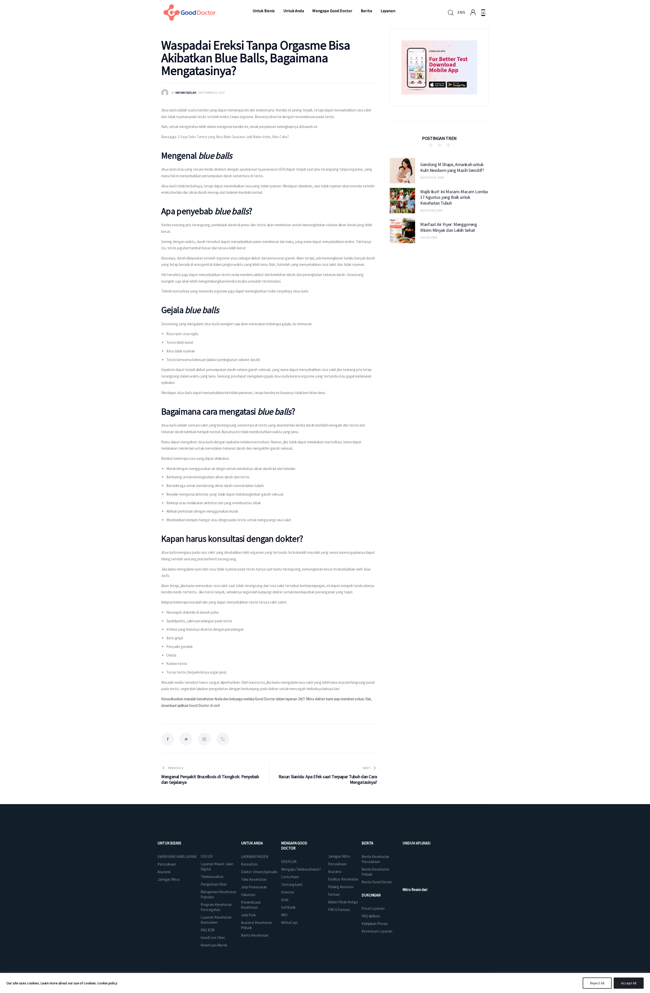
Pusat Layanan (373, 908)
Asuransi (164, 871)
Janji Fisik (248, 915)
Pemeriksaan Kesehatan (251, 905)
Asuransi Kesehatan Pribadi (256, 925)
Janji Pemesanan (254, 887)
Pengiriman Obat (214, 884)
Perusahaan (166, 864)
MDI (284, 915)
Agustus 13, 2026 (432, 177)
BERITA (367, 843)
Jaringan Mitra (168, 879)
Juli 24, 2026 (428, 237)
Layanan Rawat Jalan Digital (217, 866)
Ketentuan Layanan (377, 931)
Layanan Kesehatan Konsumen (216, 920)
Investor (287, 892)
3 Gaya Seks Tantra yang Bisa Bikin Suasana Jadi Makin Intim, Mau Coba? (233, 136)
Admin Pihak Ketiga (343, 902)
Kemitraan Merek (214, 945)
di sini (214, 705)
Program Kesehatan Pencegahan (216, 907)
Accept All (628, 983)
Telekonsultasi (212, 876)
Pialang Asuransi (340, 886)
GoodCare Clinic (213, 937)
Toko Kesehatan (254, 879)
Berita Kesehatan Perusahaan (375, 859)
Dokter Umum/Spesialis (259, 871)
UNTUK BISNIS (169, 843)
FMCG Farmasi (339, 909)
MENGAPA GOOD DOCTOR (294, 846)
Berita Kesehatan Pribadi (375, 872)
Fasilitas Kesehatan (343, 879)
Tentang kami (291, 884)
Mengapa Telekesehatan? (301, 869)
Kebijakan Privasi (374, 923)
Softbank (288, 907)
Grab (284, 899)
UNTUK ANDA (252, 843)
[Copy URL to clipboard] (222, 739)
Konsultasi (249, 864)
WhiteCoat (289, 922)
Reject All (597, 983)
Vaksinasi (248, 894)
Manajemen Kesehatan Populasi (218, 894)
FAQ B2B (207, 929)
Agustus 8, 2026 (431, 210)
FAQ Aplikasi (371, 916)
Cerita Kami (290, 876)
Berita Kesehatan (254, 935)
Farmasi (334, 894)
